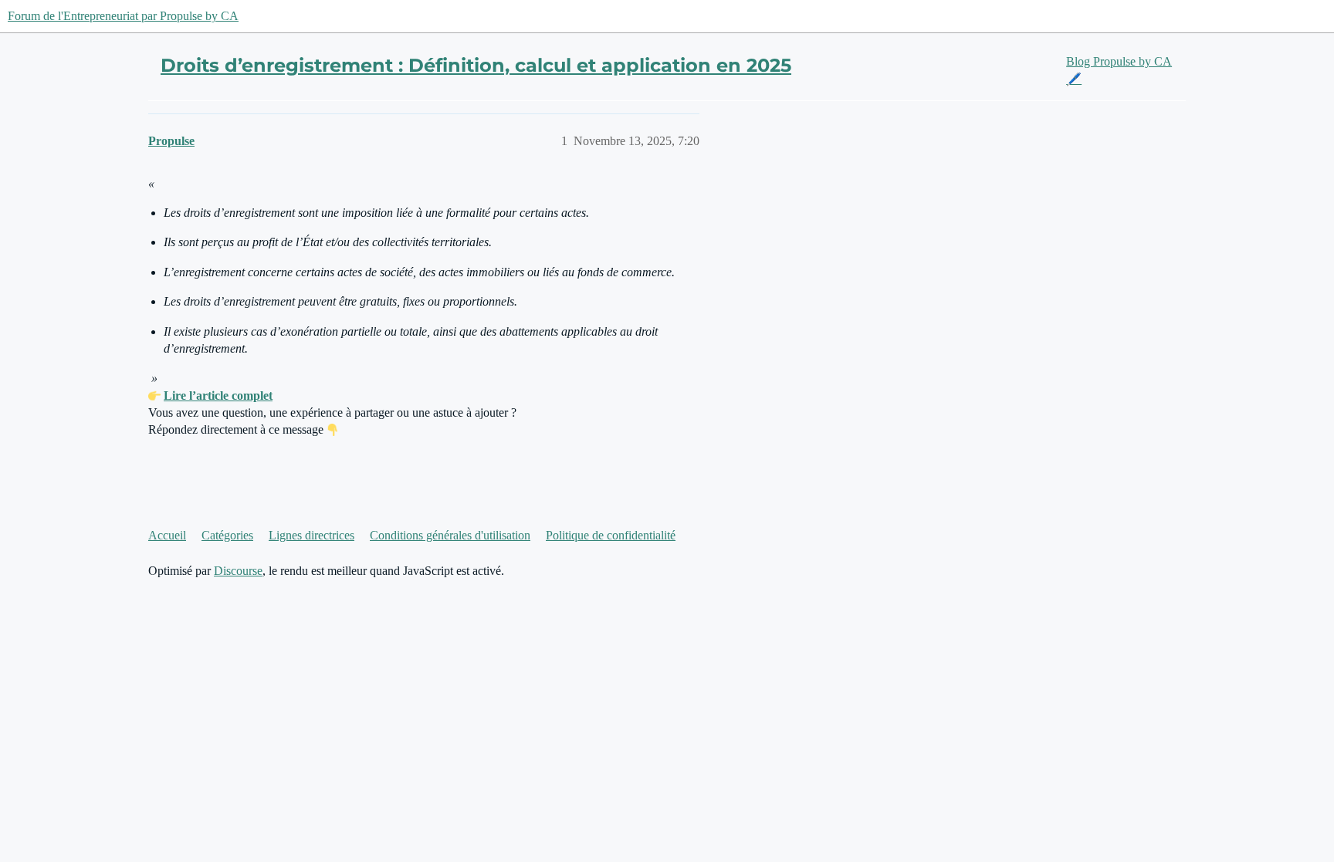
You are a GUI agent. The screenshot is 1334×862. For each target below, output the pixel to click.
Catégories (227, 535)
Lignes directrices (311, 535)
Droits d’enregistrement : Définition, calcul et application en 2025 (476, 65)
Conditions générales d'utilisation (450, 535)
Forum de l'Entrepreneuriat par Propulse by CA (123, 15)
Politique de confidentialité (610, 535)
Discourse (238, 570)
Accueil (167, 535)
